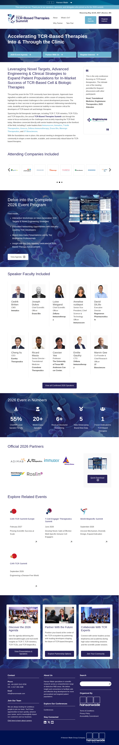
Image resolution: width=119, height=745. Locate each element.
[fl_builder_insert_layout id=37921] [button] (57, 182)
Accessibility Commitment (89, 716)
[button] (9, 170)
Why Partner (58, 23)
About (55, 18)
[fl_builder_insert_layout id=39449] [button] (59, 182)
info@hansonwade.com (16, 693)
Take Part (69, 23)
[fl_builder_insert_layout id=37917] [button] (61, 182)
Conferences (48, 710)
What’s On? (65, 18)
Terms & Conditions (87, 711)
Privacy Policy (85, 713)
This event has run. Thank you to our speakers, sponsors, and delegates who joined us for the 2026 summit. (59, 7)
